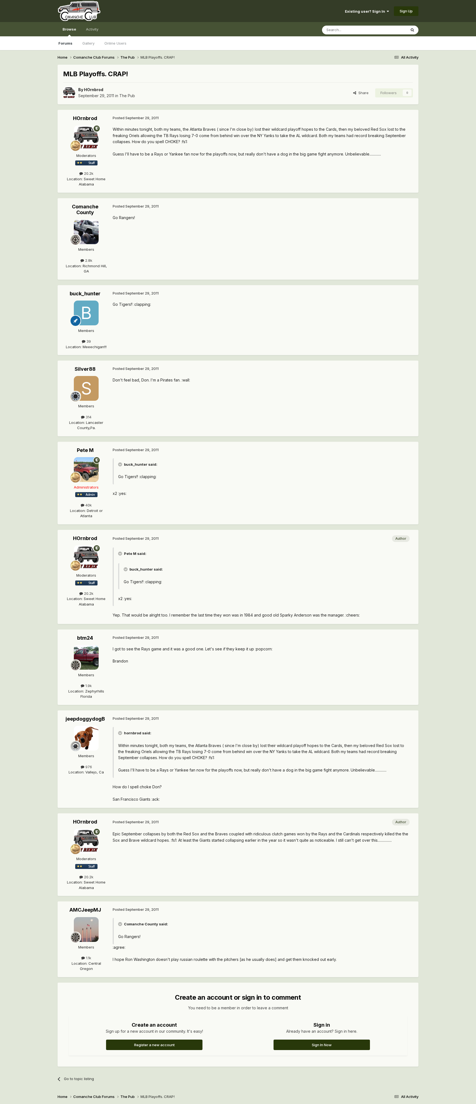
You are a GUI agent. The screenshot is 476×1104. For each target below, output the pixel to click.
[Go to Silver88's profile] (86, 388)
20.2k (88, 173)
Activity (92, 29)
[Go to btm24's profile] (86, 657)
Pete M (85, 450)
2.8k (88, 260)
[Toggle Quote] (120, 464)
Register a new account (154, 1045)
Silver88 (85, 369)
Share (362, 93)
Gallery (88, 43)
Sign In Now (322, 1045)
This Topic (390, 30)
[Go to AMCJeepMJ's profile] (86, 929)
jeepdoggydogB (85, 719)
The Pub (127, 95)
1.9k (88, 685)
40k (88, 505)
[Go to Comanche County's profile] (86, 231)
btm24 (85, 638)
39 (88, 341)
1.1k (88, 958)
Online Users (115, 43)
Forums (65, 43)
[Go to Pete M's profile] (86, 469)
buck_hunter (85, 293)
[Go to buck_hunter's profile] (86, 313)
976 (88, 767)
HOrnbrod (93, 89)
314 (88, 417)
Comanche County (85, 210)
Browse (69, 29)
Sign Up (406, 11)
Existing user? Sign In (366, 11)
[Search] (412, 30)
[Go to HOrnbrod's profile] (69, 93)
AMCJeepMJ (85, 910)
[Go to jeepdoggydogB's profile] (86, 738)
